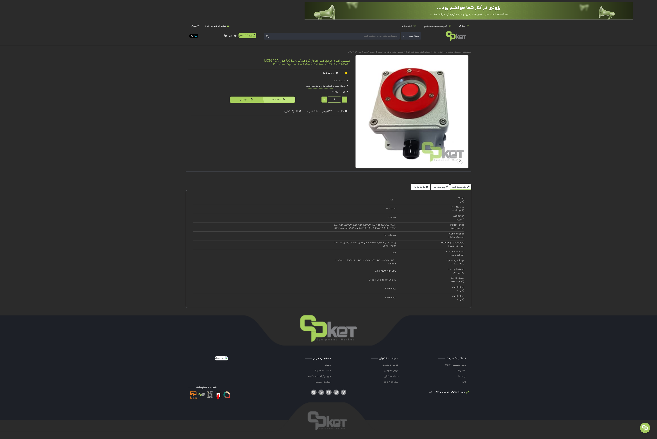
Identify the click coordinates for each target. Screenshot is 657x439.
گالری (463, 382)
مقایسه (341, 111)
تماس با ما (407, 26)
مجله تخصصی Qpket (455, 365)
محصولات (467, 52)
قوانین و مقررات (390, 365)
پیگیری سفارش (323, 382)
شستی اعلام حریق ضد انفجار (417, 52)
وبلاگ (462, 26)
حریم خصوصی (391, 370)
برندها (328, 365)
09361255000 (457, 392)
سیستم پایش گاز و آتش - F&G (446, 52)
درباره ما (462, 376)
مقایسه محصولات (322, 370)
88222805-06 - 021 (439, 392)
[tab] (460, 187)
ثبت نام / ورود (391, 382)
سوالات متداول (391, 376)
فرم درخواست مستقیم (435, 26)
